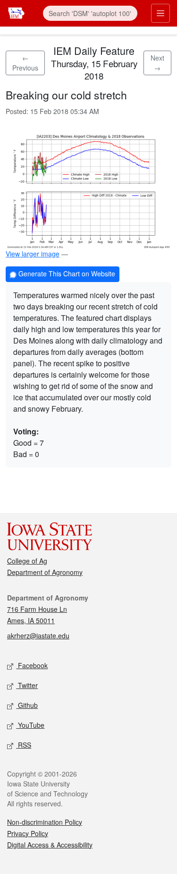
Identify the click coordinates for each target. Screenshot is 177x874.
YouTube (30, 725)
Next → (157, 62)
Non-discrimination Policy (44, 822)
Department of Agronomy (45, 572)
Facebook (32, 665)
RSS (23, 745)
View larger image (32, 253)
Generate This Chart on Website (66, 273)
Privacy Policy (27, 833)
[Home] (16, 12)
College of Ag (27, 560)
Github (27, 705)
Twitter (27, 685)
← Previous (25, 62)
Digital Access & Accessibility (50, 844)
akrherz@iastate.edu (38, 635)
